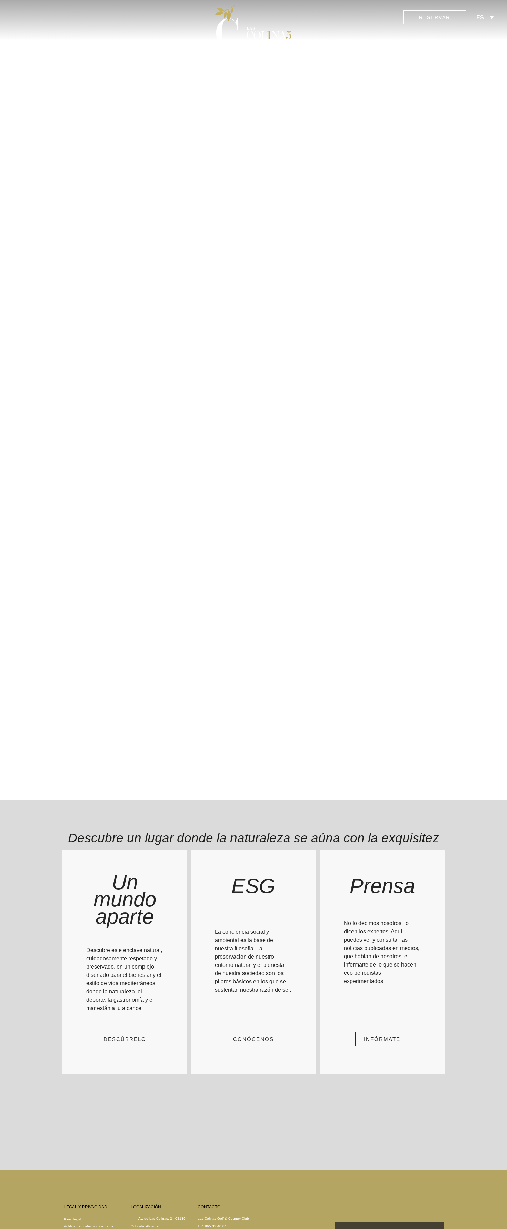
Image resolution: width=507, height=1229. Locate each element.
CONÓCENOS (253, 1039)
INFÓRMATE (382, 1039)
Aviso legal (72, 1219)
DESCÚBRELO (124, 1039)
